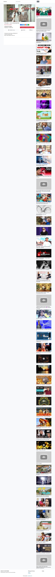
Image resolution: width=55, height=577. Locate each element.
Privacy (29, 573)
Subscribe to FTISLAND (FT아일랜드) (27, 27)
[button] (38, 1)
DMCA (29, 572)
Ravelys (5, 1)
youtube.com (30, 575)
